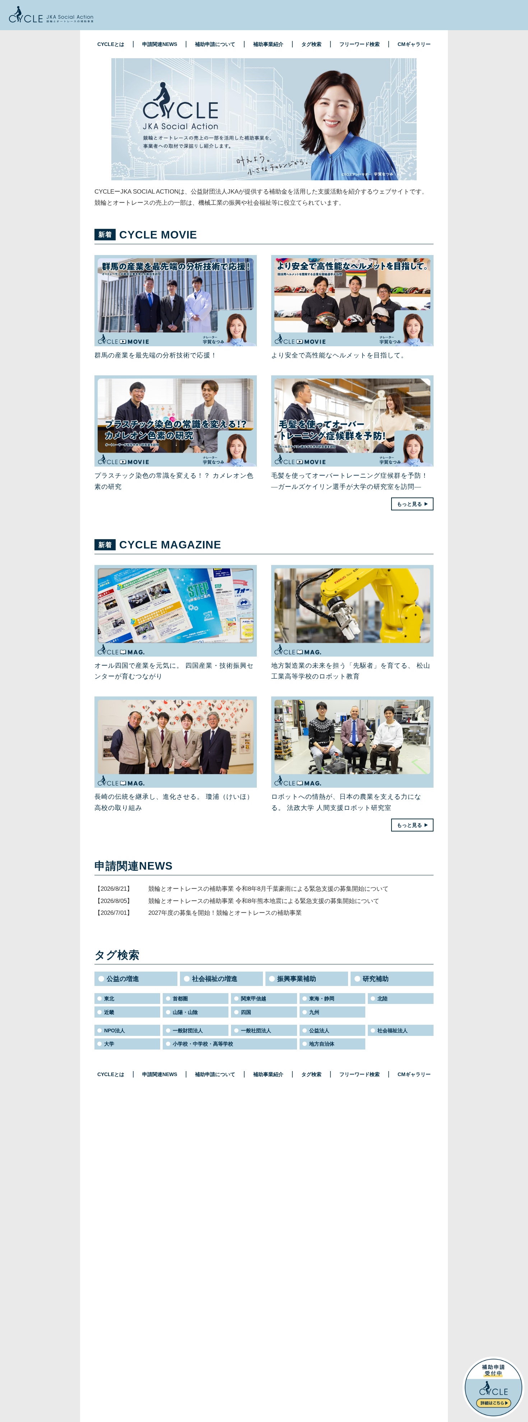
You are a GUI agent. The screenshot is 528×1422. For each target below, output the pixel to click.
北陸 (383, 998)
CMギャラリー (414, 44)
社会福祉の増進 (214, 978)
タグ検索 (311, 44)
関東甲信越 (253, 998)
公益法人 (319, 1030)
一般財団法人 (188, 1030)
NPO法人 (114, 1030)
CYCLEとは (110, 44)
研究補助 (376, 978)
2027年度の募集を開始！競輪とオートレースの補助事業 (225, 912)
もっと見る (409, 504)
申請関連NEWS (159, 44)
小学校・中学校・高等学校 (203, 1044)
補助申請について (215, 44)
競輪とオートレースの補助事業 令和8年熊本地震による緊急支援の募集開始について (263, 901)
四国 (246, 1012)
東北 (109, 998)
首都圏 (180, 998)
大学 (109, 1044)
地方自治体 (321, 1044)
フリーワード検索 (359, 44)
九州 (314, 1012)
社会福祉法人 (393, 1030)
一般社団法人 (256, 1030)
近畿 (109, 1012)
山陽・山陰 (185, 1012)
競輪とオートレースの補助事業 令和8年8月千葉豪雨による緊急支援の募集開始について (268, 888)
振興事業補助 (296, 978)
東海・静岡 (321, 998)
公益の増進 (123, 978)
